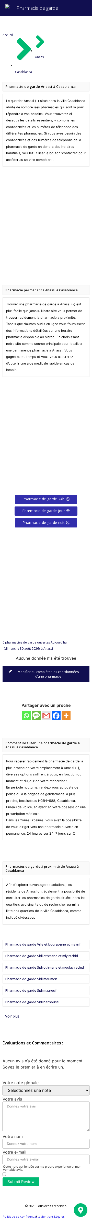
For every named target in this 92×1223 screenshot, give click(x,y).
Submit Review (20, 1181)
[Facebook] (56, 715)
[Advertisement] (46, 224)
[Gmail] (46, 715)
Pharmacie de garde (37, 8)
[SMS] (36, 715)
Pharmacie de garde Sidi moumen (31, 979)
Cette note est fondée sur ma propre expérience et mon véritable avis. (42, 1168)
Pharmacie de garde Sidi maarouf (30, 990)
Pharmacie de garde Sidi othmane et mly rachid (41, 955)
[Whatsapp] (26, 715)
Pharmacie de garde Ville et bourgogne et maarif (42, 944)
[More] (66, 715)
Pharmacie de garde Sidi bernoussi (32, 1002)
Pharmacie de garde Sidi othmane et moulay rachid (44, 967)
